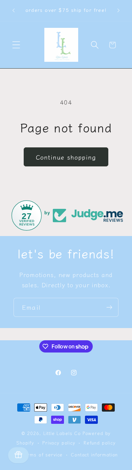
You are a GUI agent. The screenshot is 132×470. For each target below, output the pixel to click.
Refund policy (100, 442)
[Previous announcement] (13, 10)
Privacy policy (58, 442)
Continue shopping (66, 156)
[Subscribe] (109, 307)
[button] (16, 45)
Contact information (94, 454)
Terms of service (42, 454)
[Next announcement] (118, 10)
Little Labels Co (62, 433)
